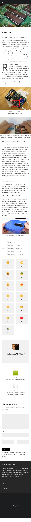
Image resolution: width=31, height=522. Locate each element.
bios (10, 242)
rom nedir (11, 248)
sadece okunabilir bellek (15, 251)
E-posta (4, 439)
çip (14, 242)
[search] (27, 489)
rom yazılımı (20, 248)
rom (19, 242)
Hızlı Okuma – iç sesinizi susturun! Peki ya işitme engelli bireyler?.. (15, 392)
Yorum (4, 413)
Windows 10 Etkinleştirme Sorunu (15, 378)
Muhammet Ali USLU (15, 354)
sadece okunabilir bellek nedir (16, 254)
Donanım (4, 29)
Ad (3, 431)
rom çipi (19, 245)
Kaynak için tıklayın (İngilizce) (15, 113)
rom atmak (11, 245)
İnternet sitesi (20, 439)
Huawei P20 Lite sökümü (24, 137)
